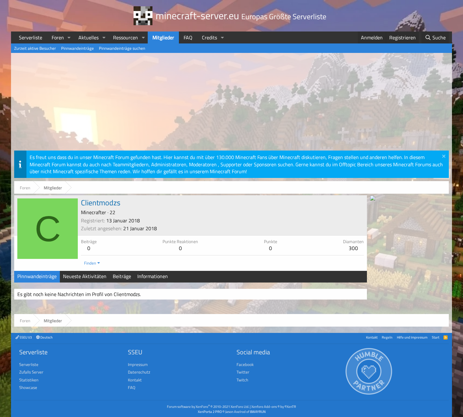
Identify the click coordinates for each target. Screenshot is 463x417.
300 (353, 248)
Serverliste (30, 37)
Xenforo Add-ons (273, 406)
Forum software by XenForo (208, 406)
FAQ (188, 37)
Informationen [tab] (152, 276)
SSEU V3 (25, 337)
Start (435, 337)
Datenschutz (139, 372)
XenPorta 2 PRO (210, 411)
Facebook (245, 364)
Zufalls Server (31, 372)
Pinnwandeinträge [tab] (37, 276)
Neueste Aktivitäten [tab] (84, 276)
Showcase (28, 387)
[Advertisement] (231, 103)
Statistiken (28, 380)
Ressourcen (125, 37)
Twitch (242, 380)
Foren (58, 37)
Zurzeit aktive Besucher (35, 48)
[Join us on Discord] (372, 199)
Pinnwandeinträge (77, 48)
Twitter (243, 372)
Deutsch (46, 337)
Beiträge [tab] (122, 276)
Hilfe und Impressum (412, 337)
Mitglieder (163, 37)
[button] (69, 37)
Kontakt (372, 337)
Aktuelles (88, 37)
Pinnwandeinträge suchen (122, 48)
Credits (209, 37)
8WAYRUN (258, 411)
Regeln (387, 337)
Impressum (138, 364)
